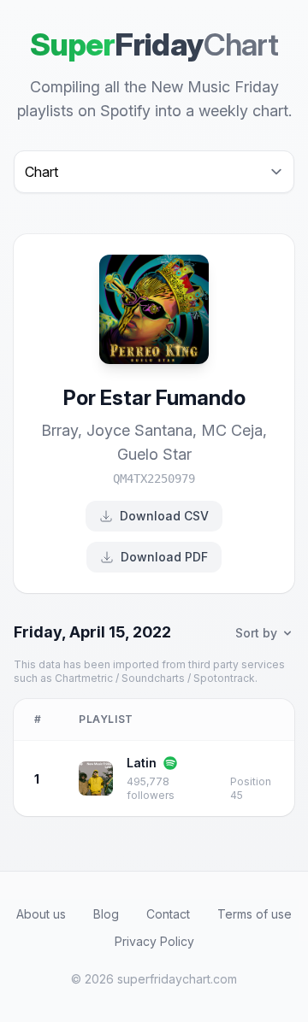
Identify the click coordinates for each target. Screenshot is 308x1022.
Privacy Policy (154, 941)
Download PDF (164, 556)
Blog (106, 914)
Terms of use (254, 914)
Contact (168, 914)
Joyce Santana (139, 430)
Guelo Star (154, 454)
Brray (59, 430)
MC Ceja (232, 430)
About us (41, 914)
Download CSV (164, 515)
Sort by (256, 633)
